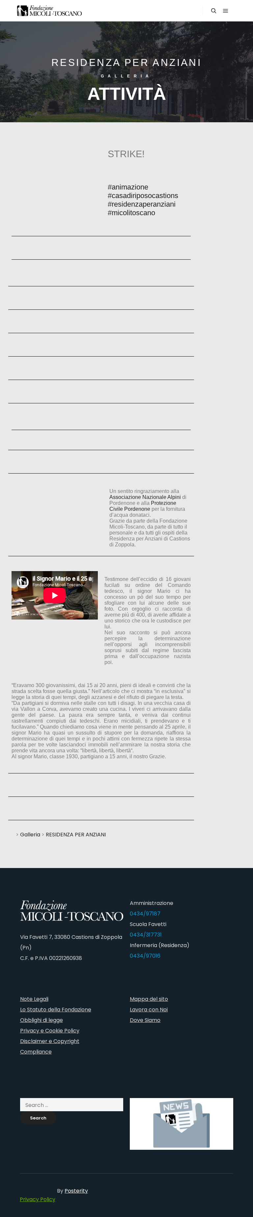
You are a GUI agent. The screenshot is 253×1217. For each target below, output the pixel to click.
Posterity (76, 1191)
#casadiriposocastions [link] (143, 195)
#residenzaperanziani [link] (142, 204)
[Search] (214, 11)
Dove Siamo (145, 1020)
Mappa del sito (149, 999)
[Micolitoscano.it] (49, 10)
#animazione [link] (128, 187)
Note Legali (34, 999)
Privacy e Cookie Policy (49, 1030)
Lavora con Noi (149, 1009)
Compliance (36, 1052)
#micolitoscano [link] (131, 213)
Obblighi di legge (41, 1020)
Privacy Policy (37, 1199)
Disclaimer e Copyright (49, 1041)
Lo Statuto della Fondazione (55, 1009)
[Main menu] (226, 11)
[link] (145, 497)
